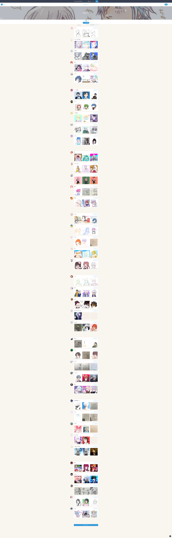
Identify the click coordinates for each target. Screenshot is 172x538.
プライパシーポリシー (85, 1)
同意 (96, 1)
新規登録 (166, 4)
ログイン (170, 4)
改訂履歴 (93, 1)
